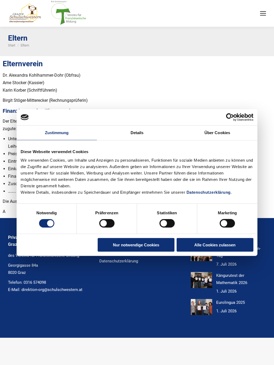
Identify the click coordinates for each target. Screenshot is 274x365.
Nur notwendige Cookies (136, 244)
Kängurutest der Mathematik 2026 (231, 279)
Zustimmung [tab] (57, 132)
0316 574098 (35, 282)
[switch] (107, 223)
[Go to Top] (266, 357)
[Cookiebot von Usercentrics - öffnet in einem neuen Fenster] (230, 117)
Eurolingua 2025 (230, 302)
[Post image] (201, 280)
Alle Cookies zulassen (214, 244)
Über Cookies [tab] (217, 132)
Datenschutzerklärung (209, 192)
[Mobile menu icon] (263, 13)
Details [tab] (137, 132)
